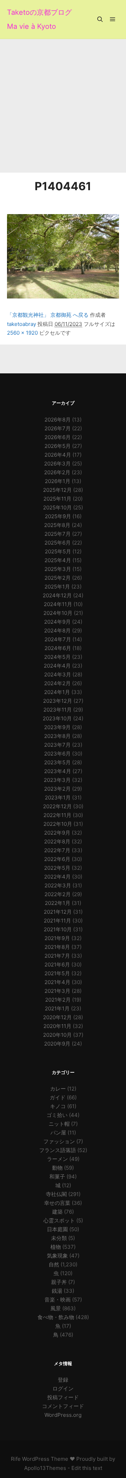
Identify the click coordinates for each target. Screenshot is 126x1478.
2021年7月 (57, 955)
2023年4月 (57, 771)
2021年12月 (58, 911)
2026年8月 (57, 419)
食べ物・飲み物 (55, 1317)
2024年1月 (57, 692)
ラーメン (57, 1159)
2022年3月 (57, 885)
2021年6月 (57, 964)
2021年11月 (57, 920)
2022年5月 (57, 868)
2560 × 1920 (22, 332)
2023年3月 (57, 780)
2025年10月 (57, 507)
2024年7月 (57, 639)
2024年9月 (57, 621)
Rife (16, 1458)
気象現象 (57, 1255)
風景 (55, 1308)
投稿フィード (63, 1397)
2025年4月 (57, 560)
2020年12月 (57, 1017)
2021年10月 (58, 929)
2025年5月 (58, 551)
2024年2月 (57, 683)
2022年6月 (57, 859)
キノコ (58, 1106)
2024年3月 (57, 674)
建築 (57, 1211)
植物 (55, 1247)
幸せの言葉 (57, 1203)
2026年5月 (57, 446)
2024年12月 (57, 595)
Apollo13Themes (45, 1468)
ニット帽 (59, 1123)
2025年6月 (57, 542)
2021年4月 (57, 982)
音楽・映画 (57, 1299)
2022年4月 (57, 876)
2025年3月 (57, 569)
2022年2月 (57, 894)
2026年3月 (57, 463)
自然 (54, 1264)
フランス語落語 (57, 1150)
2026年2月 (57, 472)
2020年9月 (57, 1043)
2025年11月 (57, 498)
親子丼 (59, 1282)
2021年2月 (58, 999)
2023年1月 (58, 797)
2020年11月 (57, 1026)
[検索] (100, 19)
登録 (63, 1379)
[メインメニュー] (112, 19)
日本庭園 (57, 1229)
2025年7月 (57, 534)
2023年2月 (57, 788)
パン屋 (58, 1132)
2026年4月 (57, 454)
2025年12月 (57, 490)
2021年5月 (57, 973)
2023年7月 (57, 744)
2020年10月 (57, 1035)
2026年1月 (57, 481)
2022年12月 (57, 806)
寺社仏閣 (56, 1194)
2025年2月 (57, 577)
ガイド (57, 1097)
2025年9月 (58, 516)
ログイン (63, 1388)
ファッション (59, 1141)
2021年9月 (57, 938)
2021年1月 (57, 1008)
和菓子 (57, 1176)
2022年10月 (57, 824)
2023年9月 (57, 727)
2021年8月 (57, 947)
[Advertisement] (63, 106)
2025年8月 (57, 525)
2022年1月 (57, 903)
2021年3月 (57, 991)
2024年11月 (58, 604)
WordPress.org (63, 1415)
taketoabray (21, 324)
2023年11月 (57, 709)
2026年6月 (57, 437)
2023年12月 (57, 701)
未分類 (59, 1238)
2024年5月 (57, 657)
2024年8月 (57, 630)
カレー (58, 1088)
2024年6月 (57, 648)
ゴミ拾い (57, 1115)
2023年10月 (57, 718)
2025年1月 (57, 586)
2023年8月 (57, 736)
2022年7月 (57, 850)
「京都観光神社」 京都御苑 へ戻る (48, 314)
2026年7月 (57, 428)
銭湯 (57, 1290)
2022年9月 (57, 832)
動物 (57, 1167)
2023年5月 (57, 762)
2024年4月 (57, 665)
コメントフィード (63, 1406)
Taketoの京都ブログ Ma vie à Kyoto (39, 19)
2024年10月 (57, 613)
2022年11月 (57, 815)
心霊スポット (59, 1220)
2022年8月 (57, 841)
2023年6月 (57, 753)
